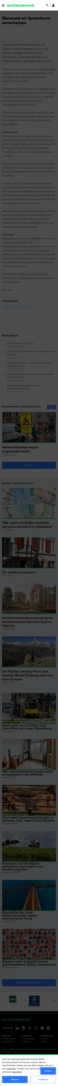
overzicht (11, 1068)
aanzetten (17, 1072)
